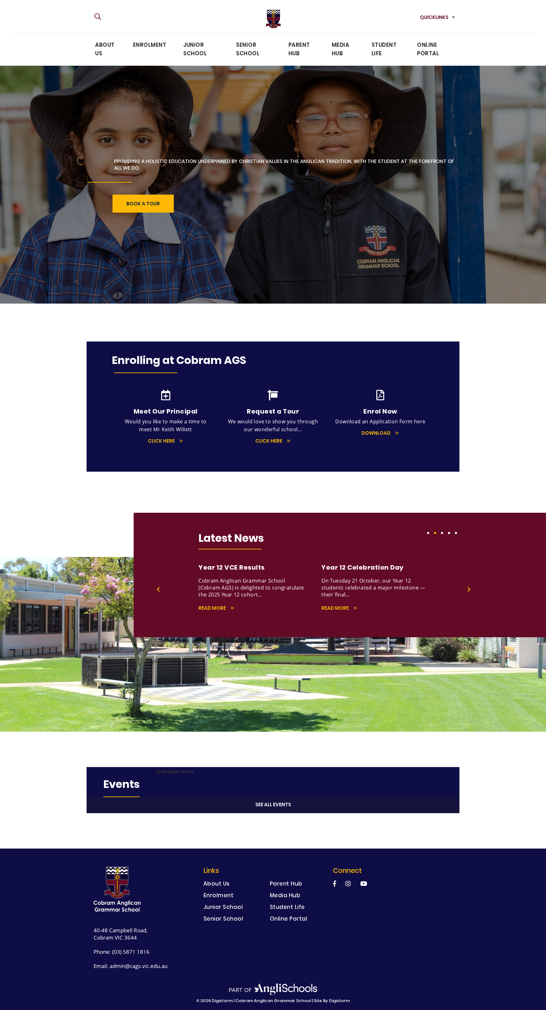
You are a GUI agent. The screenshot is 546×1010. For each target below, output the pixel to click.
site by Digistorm (332, 1001)
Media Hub (340, 49)
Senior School (247, 49)
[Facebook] (335, 883)
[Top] (117, 889)
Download (376, 433)
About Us (105, 49)
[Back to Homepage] (273, 19)
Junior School (195, 49)
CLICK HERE (162, 441)
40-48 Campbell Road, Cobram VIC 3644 (121, 934)
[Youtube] (363, 883)
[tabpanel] (259, 588)
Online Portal (428, 49)
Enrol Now (231, 259)
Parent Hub (299, 49)
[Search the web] (97, 17)
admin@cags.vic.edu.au (138, 966)
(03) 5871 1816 (130, 951)
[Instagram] (348, 883)
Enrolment (150, 45)
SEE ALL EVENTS (273, 805)
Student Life (384, 49)
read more (212, 608)
